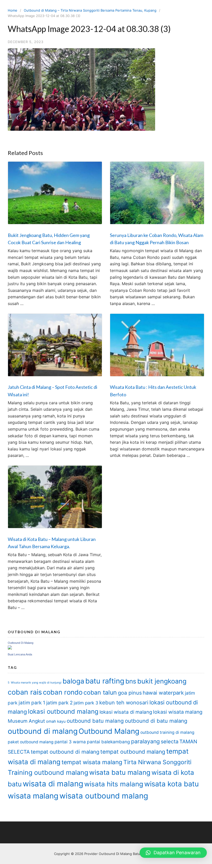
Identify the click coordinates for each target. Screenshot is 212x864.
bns (130, 681)
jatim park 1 (32, 703)
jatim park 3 (86, 702)
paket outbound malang (31, 741)
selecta (169, 741)
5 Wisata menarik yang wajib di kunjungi (35, 682)
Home (12, 10)
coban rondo (62, 692)
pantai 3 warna (70, 741)
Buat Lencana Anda (20, 654)
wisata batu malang (119, 772)
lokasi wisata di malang (126, 712)
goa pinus (130, 693)
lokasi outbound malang (63, 711)
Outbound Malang (109, 731)
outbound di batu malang (156, 721)
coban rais (25, 692)
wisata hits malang (113, 784)
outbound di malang (43, 731)
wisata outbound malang (103, 795)
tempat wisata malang (92, 762)
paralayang (145, 741)
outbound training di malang (167, 732)
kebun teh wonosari (123, 702)
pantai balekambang (108, 741)
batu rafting (104, 681)
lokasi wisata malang (177, 712)
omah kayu (56, 721)
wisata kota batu (171, 784)
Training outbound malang (48, 772)
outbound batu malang (95, 721)
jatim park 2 (59, 703)
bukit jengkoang (161, 681)
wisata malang (33, 795)
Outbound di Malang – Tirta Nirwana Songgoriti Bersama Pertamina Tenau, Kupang (90, 10)
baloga (73, 681)
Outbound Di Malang (20, 642)
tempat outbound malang (132, 751)
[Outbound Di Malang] (10, 648)
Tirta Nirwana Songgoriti (157, 762)
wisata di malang (53, 783)
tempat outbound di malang (65, 751)
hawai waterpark (163, 692)
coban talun (100, 692)
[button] (173, 852)
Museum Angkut (26, 721)
